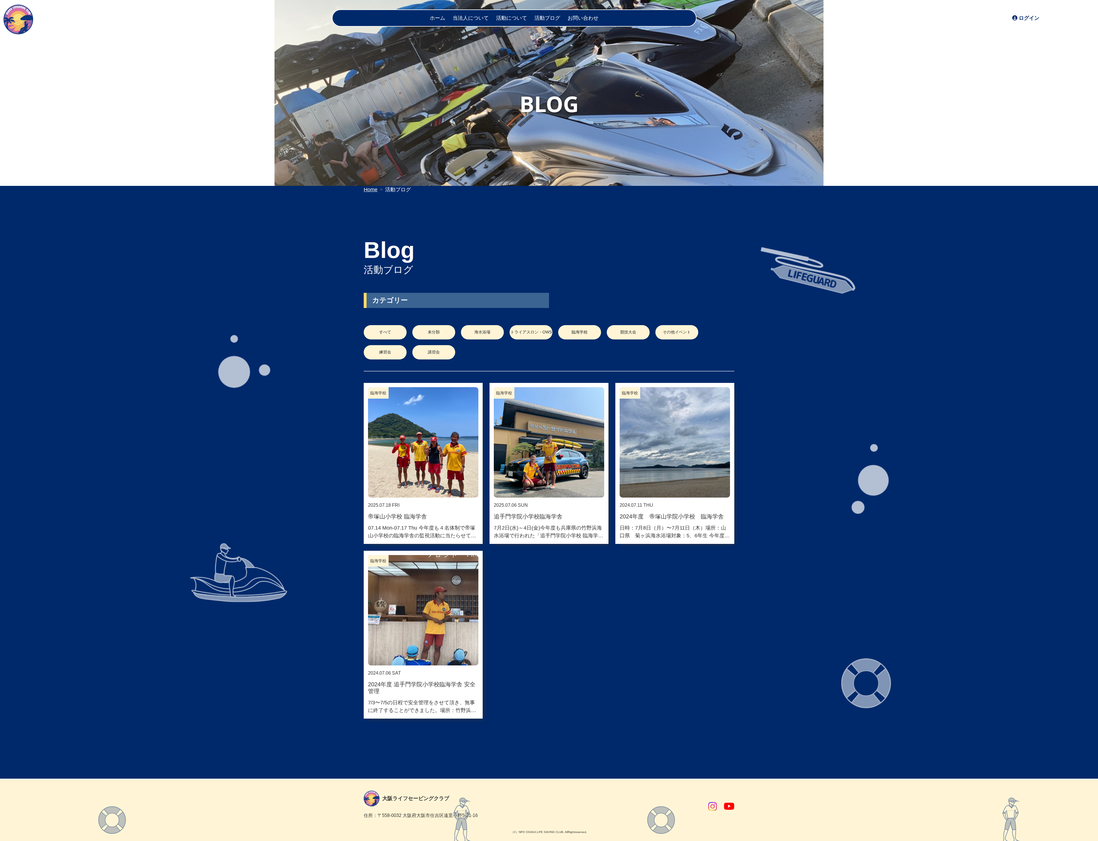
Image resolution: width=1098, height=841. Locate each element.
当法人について (471, 18)
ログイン (1029, 18)
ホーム (437, 18)
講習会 (434, 352)
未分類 (434, 332)
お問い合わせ (583, 18)
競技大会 (628, 332)
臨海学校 (580, 332)
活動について (511, 18)
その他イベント (677, 332)
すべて (385, 332)
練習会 (385, 352)
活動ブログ (547, 18)
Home (370, 189)
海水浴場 (482, 332)
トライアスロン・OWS (531, 332)
